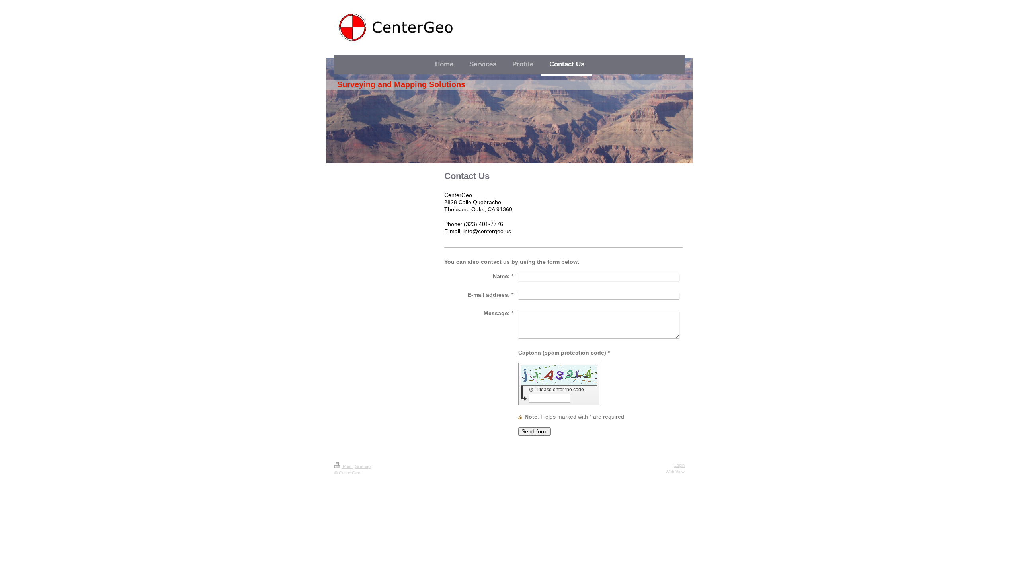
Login (679, 465)
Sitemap (363, 466)
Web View (675, 471)
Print (347, 466)
